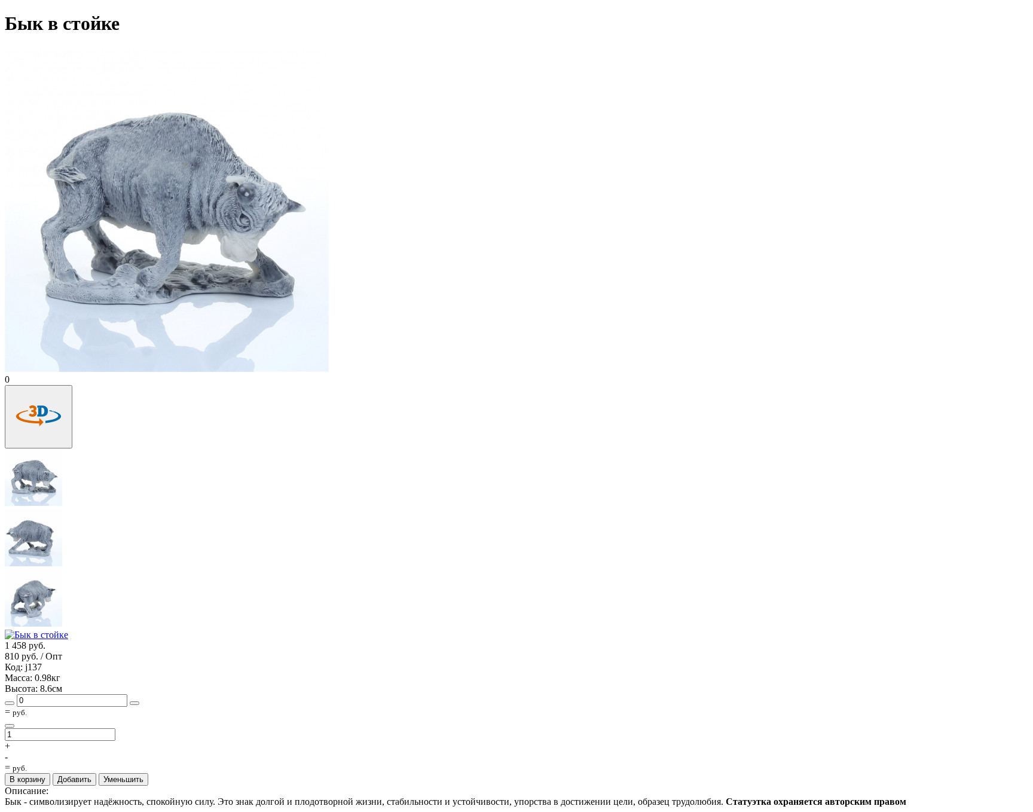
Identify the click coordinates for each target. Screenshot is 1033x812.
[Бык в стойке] (34, 503)
